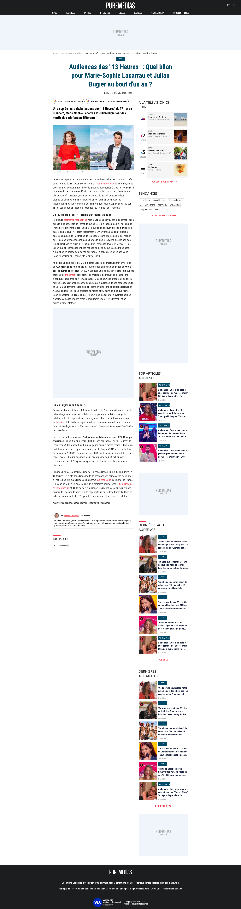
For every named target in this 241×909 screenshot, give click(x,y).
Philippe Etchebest (162, 210)
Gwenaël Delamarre (71, 516)
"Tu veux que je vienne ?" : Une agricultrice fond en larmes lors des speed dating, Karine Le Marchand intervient (172, 566)
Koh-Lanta (153, 117)
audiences (70, 13)
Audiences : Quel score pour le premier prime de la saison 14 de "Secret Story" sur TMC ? (173, 453)
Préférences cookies (172, 888)
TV (55, 546)
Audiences (63, 546)
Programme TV (157, 13)
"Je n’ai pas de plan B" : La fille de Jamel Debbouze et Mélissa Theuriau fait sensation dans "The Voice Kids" (172, 607)
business (138, 13)
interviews (105, 13)
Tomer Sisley (145, 200)
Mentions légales (125, 883)
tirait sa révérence (105, 183)
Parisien (60, 422)
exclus (122, 13)
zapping (87, 13)
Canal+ (142, 173)
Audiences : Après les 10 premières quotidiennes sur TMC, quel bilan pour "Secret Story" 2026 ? (172, 415)
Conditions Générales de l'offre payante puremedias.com (122, 888)
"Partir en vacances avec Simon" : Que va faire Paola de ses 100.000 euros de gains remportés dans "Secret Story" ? (173, 628)
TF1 (142, 123)
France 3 (143, 157)
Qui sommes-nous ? (105, 883)
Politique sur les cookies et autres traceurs (156, 883)
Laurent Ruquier (159, 200)
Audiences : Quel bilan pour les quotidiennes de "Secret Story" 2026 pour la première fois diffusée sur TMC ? (173, 395)
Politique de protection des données (76, 888)
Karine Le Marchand (147, 205)
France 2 (143, 140)
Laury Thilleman (146, 210)
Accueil (55, 53)
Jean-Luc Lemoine (176, 200)
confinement (69, 274)
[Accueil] (120, 5)
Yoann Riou (162, 205)
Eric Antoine (175, 205)
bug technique (104, 479)
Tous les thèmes (181, 13)
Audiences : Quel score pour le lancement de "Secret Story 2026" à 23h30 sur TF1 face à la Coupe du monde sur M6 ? (173, 435)
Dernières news (65, 53)
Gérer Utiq (156, 888)
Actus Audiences (78, 53)
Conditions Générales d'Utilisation (78, 883)
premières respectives (75, 219)
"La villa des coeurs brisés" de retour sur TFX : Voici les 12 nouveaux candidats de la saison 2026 (172, 587)
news (54, 13)
